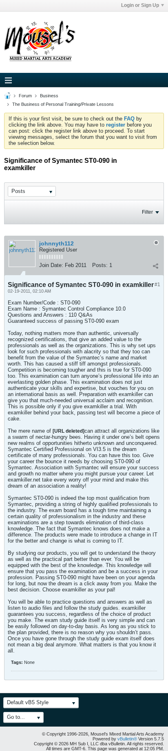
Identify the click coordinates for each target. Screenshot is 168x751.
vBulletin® (127, 738)
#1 (157, 284)
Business (49, 95)
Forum (25, 95)
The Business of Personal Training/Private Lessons (63, 104)
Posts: (100, 265)
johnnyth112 (56, 243)
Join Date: (51, 265)
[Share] (155, 266)
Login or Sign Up (140, 5)
